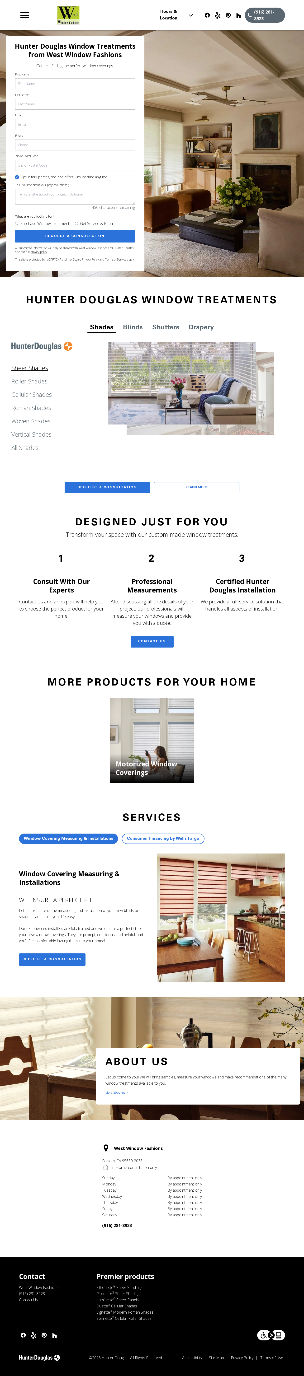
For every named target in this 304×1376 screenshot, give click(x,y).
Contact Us (152, 641)
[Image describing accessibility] (271, 1335)
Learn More (197, 487)
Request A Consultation (107, 487)
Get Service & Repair (97, 223)
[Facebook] (207, 15)
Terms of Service (115, 259)
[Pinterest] (228, 15)
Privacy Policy (90, 259)
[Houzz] (238, 15)
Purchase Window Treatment (44, 223)
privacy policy (38, 252)
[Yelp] (218, 15)
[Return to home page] (100, 15)
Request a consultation (52, 959)
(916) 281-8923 (117, 1225)
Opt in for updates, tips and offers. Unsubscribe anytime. (64, 177)
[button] (24, 15)
